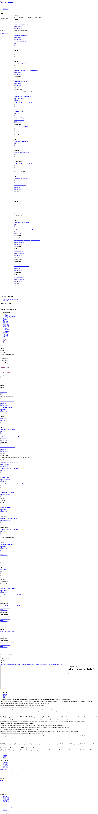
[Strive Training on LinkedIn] (0, 780)
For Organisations (6, 329)
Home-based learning (6, 796)
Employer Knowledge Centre (8, 306)
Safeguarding (5, 810)
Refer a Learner (5, 322)
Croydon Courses (6, 797)
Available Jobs (5, 300)
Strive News (5, 766)
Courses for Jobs (6, 331)
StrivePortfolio (5, 336)
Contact (4, 8)
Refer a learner (6, 801)
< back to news (70, 673)
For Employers (5, 315)
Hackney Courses (6, 798)
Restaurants (5, 339)
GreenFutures (5, 800)
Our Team (4, 318)
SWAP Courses (5, 332)
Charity (4, 342)
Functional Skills (6, 799)
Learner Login (5, 9)
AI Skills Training (6, 6)
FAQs (4, 323)
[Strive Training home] (3, 769)
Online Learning (6, 326)
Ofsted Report (5, 319)
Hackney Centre (6, 325)
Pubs (3, 338)
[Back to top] (0, 690)
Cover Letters (5, 763)
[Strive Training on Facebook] (1, 780)
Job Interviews (5, 765)
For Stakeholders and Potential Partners (10, 316)
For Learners (5, 314)
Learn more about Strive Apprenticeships (10, 305)
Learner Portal (5, 334)
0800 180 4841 (6, 776)
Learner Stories (5, 321)
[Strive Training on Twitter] (2, 780)
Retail (4, 340)
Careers (4, 809)
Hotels (4, 341)
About (4, 7)
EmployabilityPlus (6, 335)
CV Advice (5, 764)
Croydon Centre (6, 324)
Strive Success (5, 767)
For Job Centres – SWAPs (7, 317)
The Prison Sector (6, 808)
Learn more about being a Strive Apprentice (10, 299)
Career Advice (5, 762)
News (4, 320)
